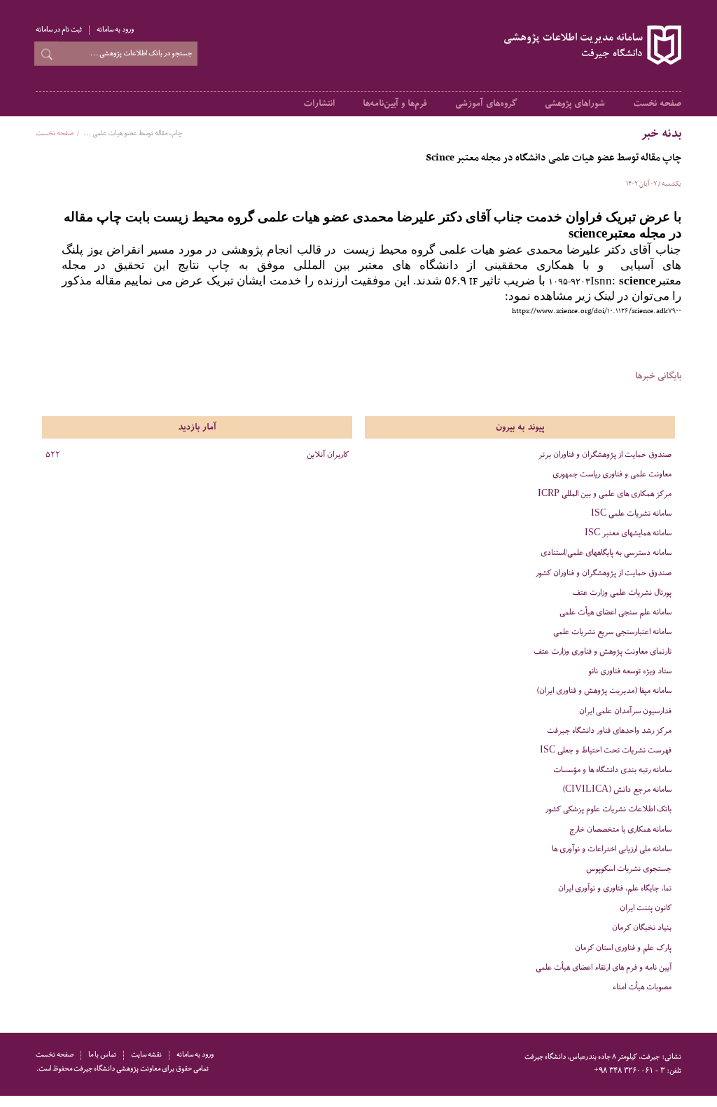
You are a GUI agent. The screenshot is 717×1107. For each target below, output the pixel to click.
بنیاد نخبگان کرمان (641, 928)
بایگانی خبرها (658, 376)
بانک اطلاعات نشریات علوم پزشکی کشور (608, 810)
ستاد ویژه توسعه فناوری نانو (629, 671)
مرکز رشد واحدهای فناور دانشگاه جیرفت (609, 731)
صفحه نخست (657, 104)
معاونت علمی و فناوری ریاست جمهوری (611, 475)
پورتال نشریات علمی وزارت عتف (621, 593)
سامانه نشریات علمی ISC (631, 514)
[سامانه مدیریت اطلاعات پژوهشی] (590, 45)
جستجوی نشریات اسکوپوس (628, 869)
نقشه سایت (146, 1055)
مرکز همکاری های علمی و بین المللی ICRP (604, 494)
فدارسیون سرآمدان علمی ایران (625, 711)
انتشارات (319, 104)
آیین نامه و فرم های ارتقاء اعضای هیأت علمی (603, 968)
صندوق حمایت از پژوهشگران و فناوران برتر (604, 455)
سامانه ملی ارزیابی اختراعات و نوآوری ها (611, 849)
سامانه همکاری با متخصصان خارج (620, 830)
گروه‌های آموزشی (486, 104)
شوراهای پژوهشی (575, 104)
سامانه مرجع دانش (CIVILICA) (616, 790)
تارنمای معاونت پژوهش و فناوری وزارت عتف (602, 652)
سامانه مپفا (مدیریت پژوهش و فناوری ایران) (603, 691)
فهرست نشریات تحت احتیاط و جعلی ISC (605, 751)
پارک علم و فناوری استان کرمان (623, 948)
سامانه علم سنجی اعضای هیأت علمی (615, 613)
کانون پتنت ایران (645, 908)
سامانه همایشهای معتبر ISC (628, 533)
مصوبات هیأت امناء (641, 987)
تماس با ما (102, 1055)
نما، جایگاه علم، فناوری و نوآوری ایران (614, 889)
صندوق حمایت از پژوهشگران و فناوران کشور (603, 573)
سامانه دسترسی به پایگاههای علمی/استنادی (606, 553)
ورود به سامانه (115, 30)
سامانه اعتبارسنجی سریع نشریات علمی (612, 632)
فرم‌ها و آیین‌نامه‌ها (395, 104)
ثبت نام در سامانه (59, 30)
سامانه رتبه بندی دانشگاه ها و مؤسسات (612, 770)
